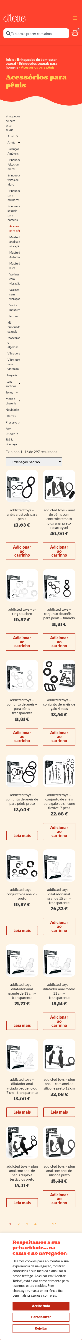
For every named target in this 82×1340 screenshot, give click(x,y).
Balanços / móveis (13, 151)
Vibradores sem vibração (14, 364)
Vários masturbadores (14, 307)
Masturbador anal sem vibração (14, 241)
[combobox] (36, 33)
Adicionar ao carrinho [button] (22, 551)
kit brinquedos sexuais (14, 327)
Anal (10, 136)
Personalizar (41, 1317)
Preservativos (13, 422)
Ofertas (11, 416)
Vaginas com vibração (14, 278)
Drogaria (11, 375)
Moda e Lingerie (11, 401)
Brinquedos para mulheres (14, 195)
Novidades (13, 409)
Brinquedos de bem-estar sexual (13, 123)
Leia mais (22, 835)
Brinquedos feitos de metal (14, 164)
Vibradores (14, 353)
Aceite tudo (41, 1306)
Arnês (11, 142)
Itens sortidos (11, 384)
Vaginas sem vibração (14, 294)
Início (10, 59)
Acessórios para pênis (14, 228)
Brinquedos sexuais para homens (31, 65)
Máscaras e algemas (14, 342)
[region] (41, 1286)
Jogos (9, 392)
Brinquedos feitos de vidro (14, 179)
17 (54, 1224)
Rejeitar (41, 1328)
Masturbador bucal (14, 266)
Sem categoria (12, 431)
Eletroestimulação (14, 316)
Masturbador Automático (14, 255)
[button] (75, 18)
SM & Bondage (11, 442)
